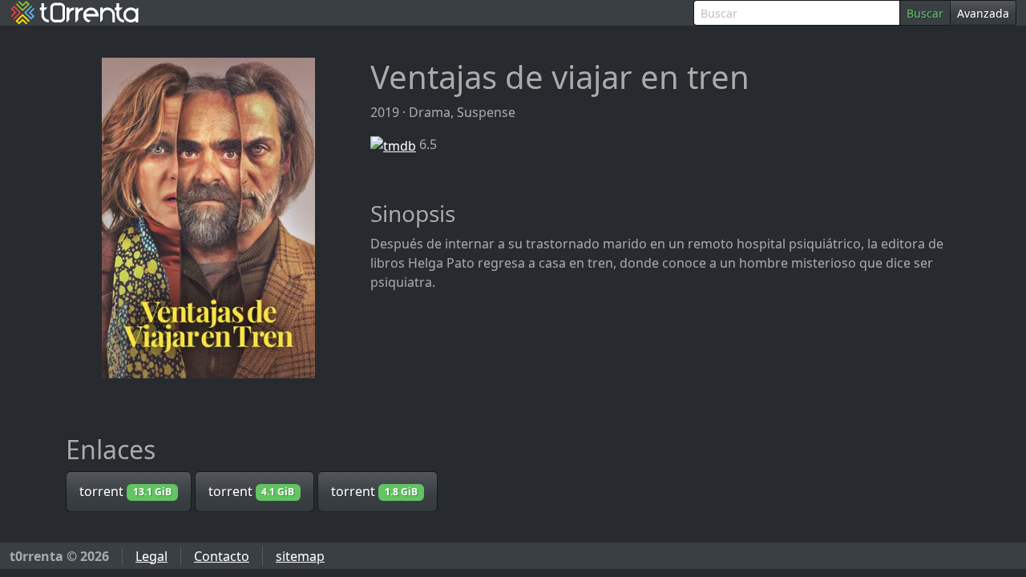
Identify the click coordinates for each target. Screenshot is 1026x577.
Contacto (221, 556)
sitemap (300, 556)
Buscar (925, 13)
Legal (151, 556)
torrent (125, 491)
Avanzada (983, 13)
